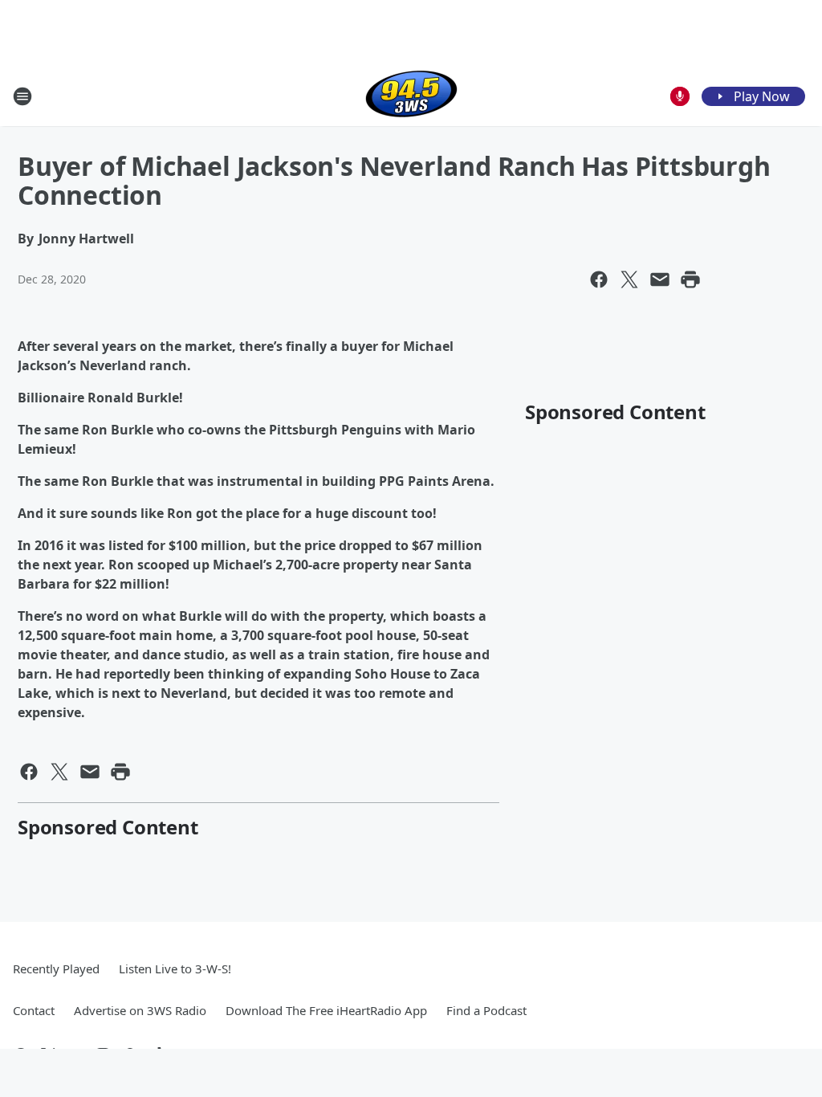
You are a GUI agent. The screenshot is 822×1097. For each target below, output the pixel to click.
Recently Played (56, 968)
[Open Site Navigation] (22, 96)
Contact (34, 1010)
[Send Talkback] (680, 96)
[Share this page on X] (629, 279)
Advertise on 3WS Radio (140, 1010)
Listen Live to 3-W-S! (175, 968)
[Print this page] (690, 279)
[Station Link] (411, 96)
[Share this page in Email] (660, 279)
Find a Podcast (486, 1010)
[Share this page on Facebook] (599, 279)
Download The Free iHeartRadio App (326, 1010)
